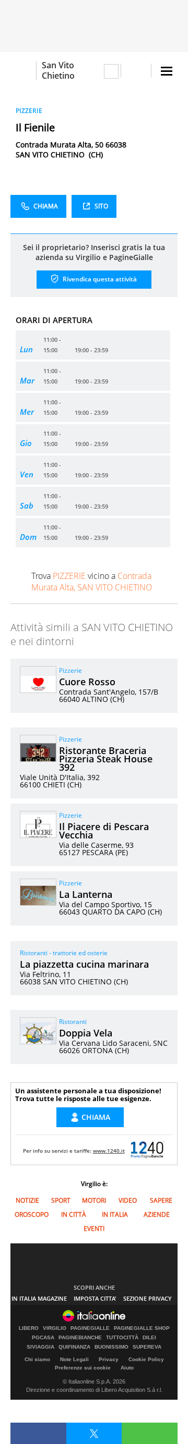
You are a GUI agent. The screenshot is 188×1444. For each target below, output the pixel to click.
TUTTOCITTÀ (122, 1337)
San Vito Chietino (58, 70)
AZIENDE (157, 1214)
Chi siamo (37, 1359)
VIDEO (128, 1200)
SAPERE (161, 1200)
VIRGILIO (54, 1328)
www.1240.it (109, 1150)
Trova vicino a (91, 581)
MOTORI (94, 1200)
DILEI (149, 1337)
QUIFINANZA (74, 1347)
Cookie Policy (146, 1359)
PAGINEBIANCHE (80, 1337)
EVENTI (94, 1228)
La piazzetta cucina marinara (84, 964)
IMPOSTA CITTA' (95, 1298)
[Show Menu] (166, 71)
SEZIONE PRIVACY (147, 1298)
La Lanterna (85, 894)
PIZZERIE (29, 110)
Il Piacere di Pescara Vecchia (104, 830)
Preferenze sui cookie (83, 1368)
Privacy (109, 1359)
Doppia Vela (85, 1033)
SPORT (60, 1200)
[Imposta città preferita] (23, 70)
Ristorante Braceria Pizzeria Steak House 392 (105, 758)
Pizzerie (70, 670)
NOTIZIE (27, 1200)
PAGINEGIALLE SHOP (142, 1328)
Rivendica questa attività (99, 279)
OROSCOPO (32, 1214)
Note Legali (74, 1359)
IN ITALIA (115, 1214)
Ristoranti (73, 1021)
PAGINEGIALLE (90, 1328)
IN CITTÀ (73, 1214)
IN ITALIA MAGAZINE (39, 1298)
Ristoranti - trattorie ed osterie (64, 952)
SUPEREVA (147, 1347)
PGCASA (43, 1337)
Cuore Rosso (87, 681)
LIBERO (29, 1328)
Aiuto (127, 1368)
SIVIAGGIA (40, 1347)
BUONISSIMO (111, 1347)
